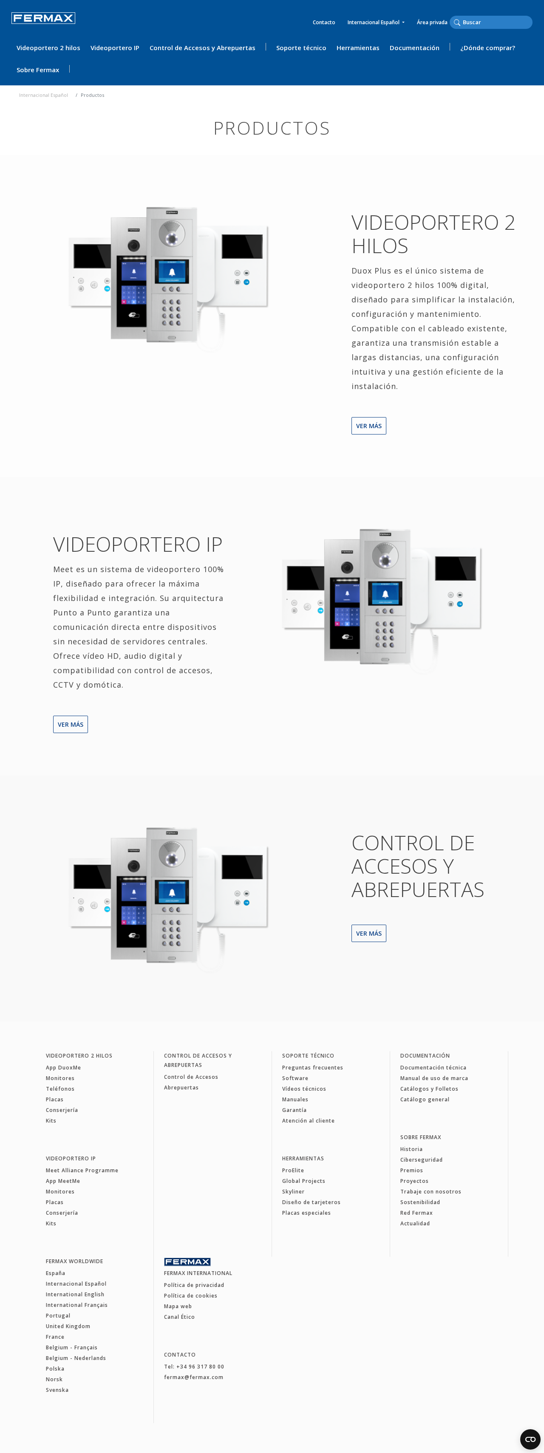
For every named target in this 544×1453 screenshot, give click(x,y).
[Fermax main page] (165, 277)
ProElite (293, 1170)
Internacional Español (374, 22)
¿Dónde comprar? (487, 47)
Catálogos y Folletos (429, 1088)
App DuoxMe (63, 1067)
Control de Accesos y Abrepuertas (202, 47)
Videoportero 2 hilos (48, 47)
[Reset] (530, 22)
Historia (411, 1149)
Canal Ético (179, 1316)
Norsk (54, 1379)
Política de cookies (191, 1295)
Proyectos (414, 1181)
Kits (51, 1120)
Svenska (57, 1390)
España (55, 1273)
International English (75, 1294)
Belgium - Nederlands (76, 1358)
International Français (77, 1305)
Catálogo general (425, 1099)
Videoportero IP (115, 47)
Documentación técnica (433, 1067)
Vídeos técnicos (304, 1088)
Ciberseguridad (421, 1159)
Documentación (414, 47)
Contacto (324, 22)
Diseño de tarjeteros (311, 1202)
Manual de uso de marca (434, 1078)
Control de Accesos (191, 1077)
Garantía (294, 1110)
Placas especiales (306, 1212)
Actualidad (415, 1223)
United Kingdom (68, 1326)
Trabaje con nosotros (431, 1191)
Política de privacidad (194, 1285)
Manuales (295, 1099)
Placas (55, 1099)
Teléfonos (60, 1088)
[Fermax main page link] (43, 24)
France (55, 1336)
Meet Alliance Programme (82, 1170)
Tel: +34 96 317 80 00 (194, 1366)
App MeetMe (63, 1181)
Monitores (60, 1078)
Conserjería (62, 1110)
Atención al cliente (308, 1120)
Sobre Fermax (38, 69)
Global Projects (304, 1181)
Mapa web (178, 1306)
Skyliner (293, 1191)
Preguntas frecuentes (312, 1067)
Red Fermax (416, 1212)
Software (295, 1078)
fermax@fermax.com (194, 1377)
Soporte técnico (301, 47)
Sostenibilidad (420, 1202)
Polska (55, 1368)
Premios (411, 1170)
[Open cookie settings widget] (530, 1439)
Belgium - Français (72, 1347)
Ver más (369, 426)
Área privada (432, 22)
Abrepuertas (181, 1087)
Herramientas (358, 47)
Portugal (58, 1315)
